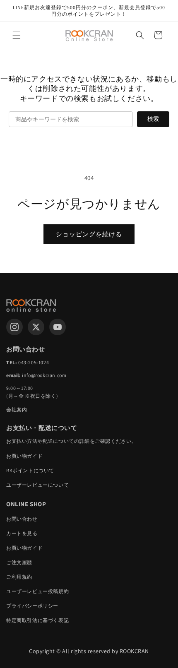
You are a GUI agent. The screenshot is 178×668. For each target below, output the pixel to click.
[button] (16, 35)
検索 (153, 118)
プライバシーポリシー (32, 606)
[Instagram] (14, 327)
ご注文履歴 (19, 562)
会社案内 (16, 409)
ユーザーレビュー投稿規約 (37, 591)
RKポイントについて (30, 470)
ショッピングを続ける (89, 234)
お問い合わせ (22, 519)
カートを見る (22, 533)
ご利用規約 (19, 577)
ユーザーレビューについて (37, 485)
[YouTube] (57, 327)
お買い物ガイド (24, 456)
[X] (36, 327)
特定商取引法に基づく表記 (37, 620)
